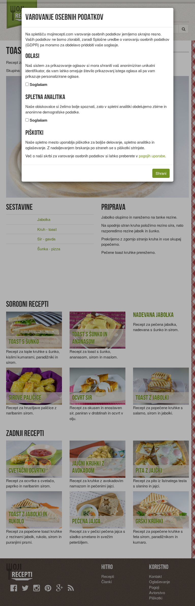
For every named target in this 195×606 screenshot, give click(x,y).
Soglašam (38, 84)
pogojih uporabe (152, 155)
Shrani (161, 173)
